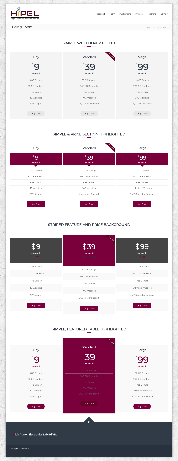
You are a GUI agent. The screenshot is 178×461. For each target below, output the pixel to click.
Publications (125, 14)
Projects (139, 14)
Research (101, 14)
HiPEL (27, 449)
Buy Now (35, 113)
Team (112, 14)
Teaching (152, 14)
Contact (164, 14)
